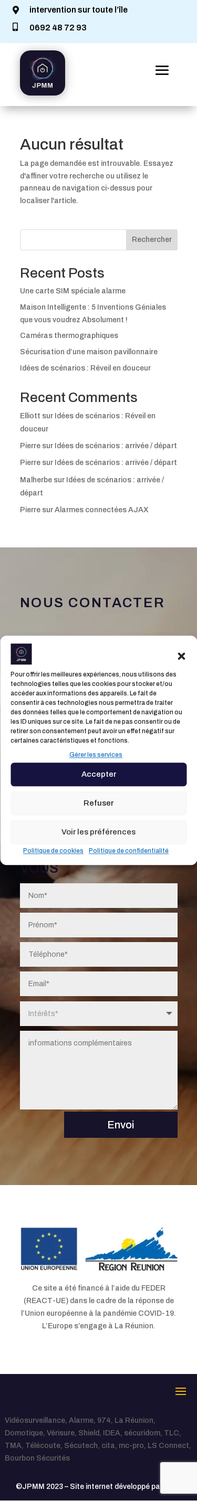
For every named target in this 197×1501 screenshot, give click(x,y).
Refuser (98, 803)
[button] (181, 656)
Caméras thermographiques (69, 336)
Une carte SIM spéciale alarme (73, 291)
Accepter (98, 774)
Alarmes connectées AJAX (102, 510)
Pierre (30, 446)
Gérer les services (95, 754)
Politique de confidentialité (129, 850)
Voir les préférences (98, 832)
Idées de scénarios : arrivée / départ (116, 446)
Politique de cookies (53, 850)
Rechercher (152, 240)
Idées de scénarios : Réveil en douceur (85, 368)
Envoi (120, 1124)
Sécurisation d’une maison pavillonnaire (89, 352)
